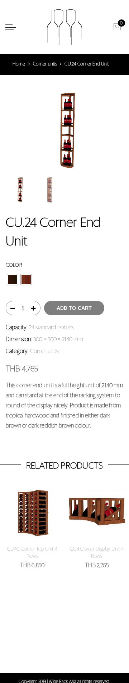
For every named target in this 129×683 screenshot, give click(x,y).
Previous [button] (18, 131)
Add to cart (74, 308)
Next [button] (111, 131)
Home (19, 64)
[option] (64, 131)
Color (14, 265)
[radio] (12, 279)
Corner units (45, 64)
